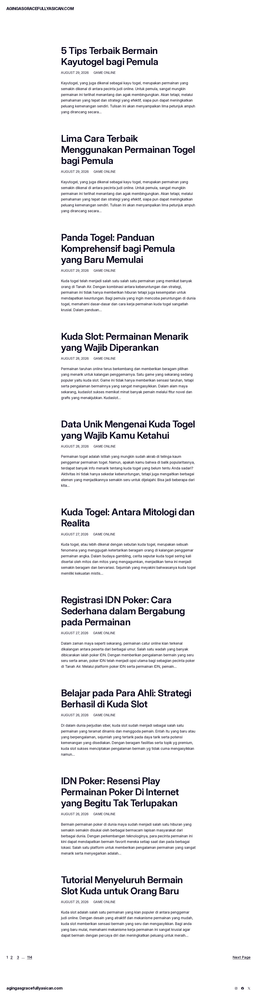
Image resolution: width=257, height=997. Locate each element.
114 (29, 957)
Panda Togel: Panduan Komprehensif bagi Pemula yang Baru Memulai (118, 248)
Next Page (242, 957)
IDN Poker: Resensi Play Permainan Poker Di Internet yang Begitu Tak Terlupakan (120, 792)
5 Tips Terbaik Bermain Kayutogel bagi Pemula (109, 56)
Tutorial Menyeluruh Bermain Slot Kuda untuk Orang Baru (122, 885)
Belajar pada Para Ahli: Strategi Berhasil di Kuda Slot (126, 698)
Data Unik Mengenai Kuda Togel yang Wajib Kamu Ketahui (128, 429)
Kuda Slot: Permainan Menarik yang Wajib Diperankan (124, 342)
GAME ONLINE (105, 73)
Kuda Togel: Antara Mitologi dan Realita (128, 517)
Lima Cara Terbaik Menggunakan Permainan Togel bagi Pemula (128, 149)
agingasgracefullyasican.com (40, 8)
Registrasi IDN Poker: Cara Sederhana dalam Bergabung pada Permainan (123, 611)
